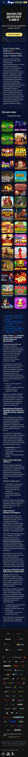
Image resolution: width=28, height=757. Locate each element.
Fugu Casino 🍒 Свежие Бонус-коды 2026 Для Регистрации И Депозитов (13, 317)
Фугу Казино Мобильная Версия (14, 328)
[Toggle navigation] (4, 2)
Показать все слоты (14, 116)
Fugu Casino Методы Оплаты (13, 326)
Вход (25, 2)
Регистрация (18, 2)
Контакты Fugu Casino (14, 737)
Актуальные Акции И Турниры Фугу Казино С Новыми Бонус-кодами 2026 (13, 323)
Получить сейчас (14, 34)
